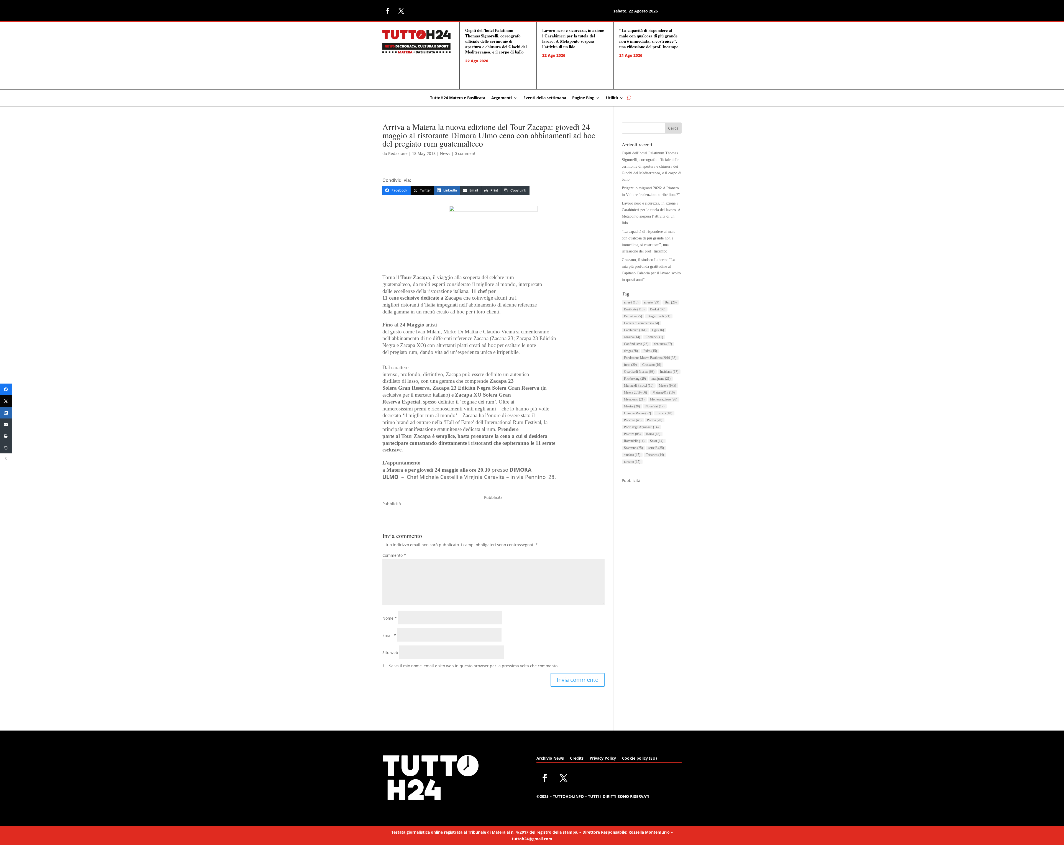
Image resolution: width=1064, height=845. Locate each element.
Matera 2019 (635, 392)
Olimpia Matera (637, 413)
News (445, 153)
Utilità (612, 98)
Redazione (398, 153)
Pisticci (664, 413)
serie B (656, 448)
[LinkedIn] (6, 412)
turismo (632, 462)
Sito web (390, 652)
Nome (389, 618)
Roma (653, 434)
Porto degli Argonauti (641, 427)
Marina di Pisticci (638, 385)
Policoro (632, 420)
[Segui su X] (401, 10)
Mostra (632, 406)
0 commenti (466, 153)
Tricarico (655, 455)
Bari (671, 302)
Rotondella (634, 441)
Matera (667, 385)
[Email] (6, 424)
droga (631, 351)
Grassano (651, 365)
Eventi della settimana (544, 98)
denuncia (663, 344)
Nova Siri (654, 406)
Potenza (632, 434)
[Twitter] (6, 401)
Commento (394, 555)
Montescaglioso (663, 399)
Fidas (650, 351)
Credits (577, 758)
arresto (651, 302)
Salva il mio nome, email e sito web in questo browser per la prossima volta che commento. (474, 665)
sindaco (632, 455)
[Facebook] (6, 389)
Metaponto (634, 399)
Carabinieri (635, 330)
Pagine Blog (583, 98)
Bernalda (633, 316)
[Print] (6, 436)
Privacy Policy (603, 758)
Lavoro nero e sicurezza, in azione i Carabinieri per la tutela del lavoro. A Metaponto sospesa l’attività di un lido (573, 38)
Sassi (656, 441)
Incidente (669, 372)
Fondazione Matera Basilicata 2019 (650, 358)
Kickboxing (635, 379)
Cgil (658, 330)
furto (630, 365)
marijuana (661, 379)
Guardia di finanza (639, 372)
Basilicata (634, 309)
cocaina (632, 337)
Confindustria (636, 344)
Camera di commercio (641, 323)
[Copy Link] (6, 447)
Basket (657, 309)
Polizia (654, 420)
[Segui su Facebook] (387, 10)
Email (389, 635)
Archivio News (550, 758)
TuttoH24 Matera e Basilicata (457, 98)
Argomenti (501, 98)
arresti (631, 302)
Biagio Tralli (659, 316)
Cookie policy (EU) (639, 758)
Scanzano (633, 448)
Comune (654, 337)
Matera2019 (664, 392)
